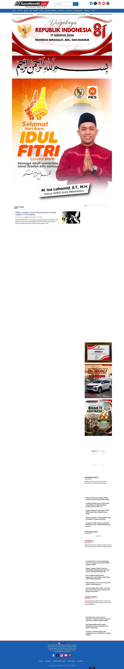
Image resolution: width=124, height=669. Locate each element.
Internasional (78, 10)
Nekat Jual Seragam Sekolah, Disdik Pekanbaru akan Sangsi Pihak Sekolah (97, 498)
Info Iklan (80, 661)
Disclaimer (71, 661)
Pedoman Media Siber (59, 661)
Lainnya (93, 10)
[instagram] (100, 4)
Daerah (26, 10)
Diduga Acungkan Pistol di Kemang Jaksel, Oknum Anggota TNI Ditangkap (35, 213)
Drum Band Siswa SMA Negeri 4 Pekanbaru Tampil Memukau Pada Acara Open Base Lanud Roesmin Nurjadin (98, 618)
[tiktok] (108, 4)
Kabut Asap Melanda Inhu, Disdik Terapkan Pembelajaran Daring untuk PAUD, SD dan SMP (57, 14)
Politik (41, 10)
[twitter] (96, 4)
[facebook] (91, 4)
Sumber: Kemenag (98, 472)
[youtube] (104, 4)
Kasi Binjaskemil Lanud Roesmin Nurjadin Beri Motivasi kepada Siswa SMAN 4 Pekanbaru (97, 625)
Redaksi (47, 661)
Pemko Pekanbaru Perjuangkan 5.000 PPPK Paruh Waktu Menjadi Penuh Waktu (97, 511)
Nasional (19, 10)
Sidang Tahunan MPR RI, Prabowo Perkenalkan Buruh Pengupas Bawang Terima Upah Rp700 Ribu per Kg (97, 569)
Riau (31, 10)
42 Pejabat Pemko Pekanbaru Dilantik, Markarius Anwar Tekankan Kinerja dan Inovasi (98, 524)
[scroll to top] (118, 666)
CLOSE (92, 668)
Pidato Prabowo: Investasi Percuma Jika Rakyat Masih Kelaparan (98, 583)
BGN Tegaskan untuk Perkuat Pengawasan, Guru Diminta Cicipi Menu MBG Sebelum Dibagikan (98, 577)
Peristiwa (61, 10)
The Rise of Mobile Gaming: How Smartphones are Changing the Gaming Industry (98, 633)
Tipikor (35, 10)
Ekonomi (86, 10)
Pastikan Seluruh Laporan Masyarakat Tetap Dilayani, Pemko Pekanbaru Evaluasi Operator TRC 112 (97, 504)
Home (14, 10)
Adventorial (69, 10)
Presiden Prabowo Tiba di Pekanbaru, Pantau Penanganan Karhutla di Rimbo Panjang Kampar (98, 562)
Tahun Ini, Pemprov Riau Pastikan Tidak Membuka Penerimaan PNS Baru (98, 518)
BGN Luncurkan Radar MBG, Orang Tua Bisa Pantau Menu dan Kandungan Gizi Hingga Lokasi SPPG (98, 589)
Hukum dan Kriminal (51, 10)
